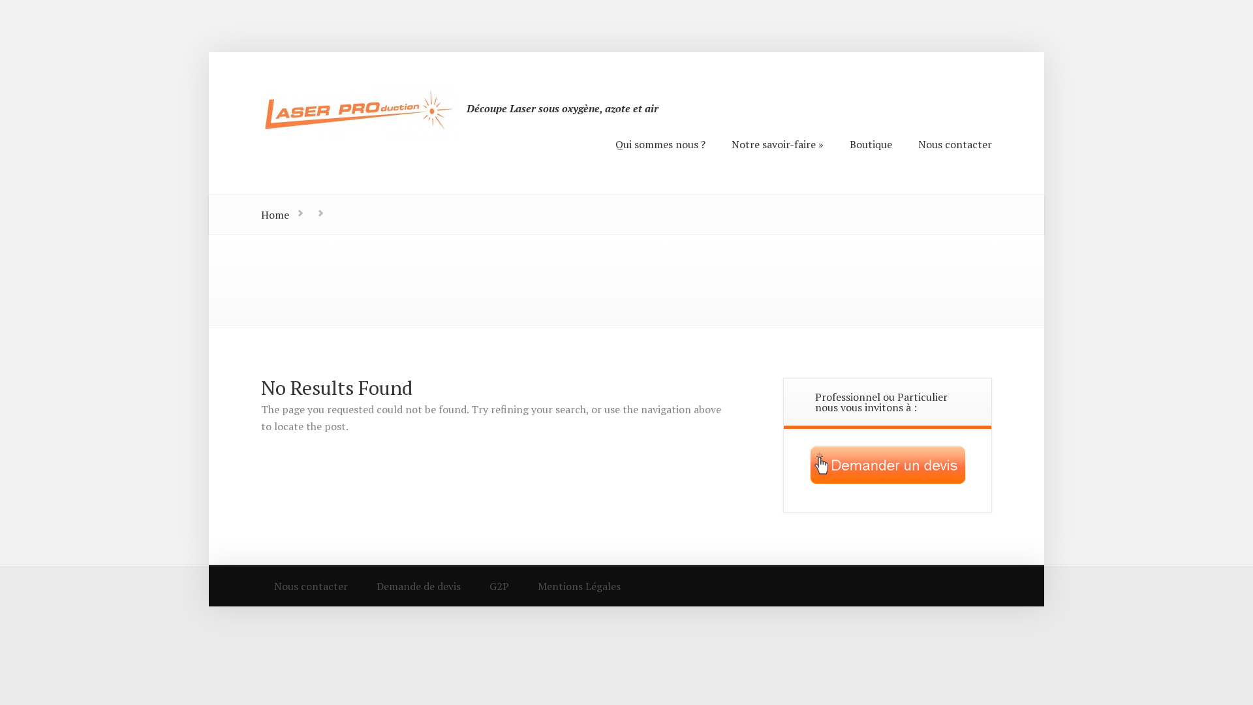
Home (275, 215)
